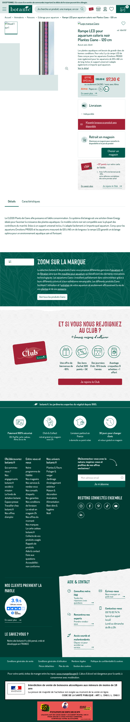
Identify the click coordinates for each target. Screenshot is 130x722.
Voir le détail (83, 68)
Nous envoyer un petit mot (112, 595)
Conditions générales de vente (20, 661)
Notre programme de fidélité (33, 471)
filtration (44, 273)
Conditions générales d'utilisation (52, 661)
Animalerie (19, 17)
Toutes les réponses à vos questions (80, 600)
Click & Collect (50, 433)
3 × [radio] (100, 89)
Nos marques (32, 524)
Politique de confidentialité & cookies (107, 661)
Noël (48, 513)
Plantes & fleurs (54, 467)
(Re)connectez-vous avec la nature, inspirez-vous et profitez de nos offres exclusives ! (92, 463)
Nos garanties (32, 498)
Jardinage (51, 479)
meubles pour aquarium (73, 273)
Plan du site (64, 666)
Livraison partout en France (80, 434)
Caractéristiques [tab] (31, 201)
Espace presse (11, 501)
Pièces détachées (46, 666)
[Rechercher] (82, 9)
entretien (65, 285)
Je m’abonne (101, 484)
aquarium (115, 270)
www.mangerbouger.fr (67, 673)
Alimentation (52, 501)
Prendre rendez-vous (81, 622)
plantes (44, 289)
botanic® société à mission (9, 486)
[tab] (12, 201)
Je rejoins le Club (110, 186)
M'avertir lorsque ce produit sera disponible (101, 124)
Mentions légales (79, 661)
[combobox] (57, 9)
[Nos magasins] (98, 9)
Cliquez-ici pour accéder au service (81, 645)
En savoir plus (87, 93)
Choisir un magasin (113, 152)
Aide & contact (33, 551)
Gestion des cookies (82, 666)
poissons (62, 289)
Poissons (31, 17)
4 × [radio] (106, 89)
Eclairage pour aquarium (48, 17)
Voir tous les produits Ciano (52, 296)
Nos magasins (32, 479)
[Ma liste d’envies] (111, 9)
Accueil (8, 17)
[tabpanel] (65, 226)
